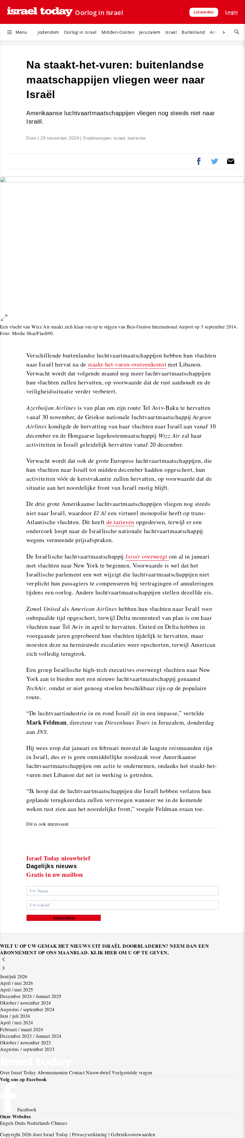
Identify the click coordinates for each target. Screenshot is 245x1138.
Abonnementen (52, 1072)
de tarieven (120, 522)
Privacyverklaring (89, 1134)
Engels (7, 1123)
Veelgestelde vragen (132, 1072)
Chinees (59, 1123)
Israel (119, 138)
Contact (77, 1072)
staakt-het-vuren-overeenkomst (127, 364)
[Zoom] (4, 318)
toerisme (137, 138)
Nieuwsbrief (98, 1072)
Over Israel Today (18, 1072)
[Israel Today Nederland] (40, 12)
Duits (20, 1123)
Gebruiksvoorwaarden (133, 1134)
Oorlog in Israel (99, 12)
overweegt (147, 556)
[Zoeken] (235, 32)
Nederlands (38, 1123)
